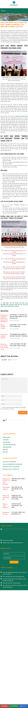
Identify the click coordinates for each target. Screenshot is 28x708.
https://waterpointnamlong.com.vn (15, 542)
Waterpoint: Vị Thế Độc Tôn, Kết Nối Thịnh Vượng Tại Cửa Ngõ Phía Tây (18, 316)
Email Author (13, 359)
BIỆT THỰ (5, 452)
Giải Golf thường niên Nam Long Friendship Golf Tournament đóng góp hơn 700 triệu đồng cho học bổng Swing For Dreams (14, 304)
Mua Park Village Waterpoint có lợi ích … (17, 488)
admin (5, 359)
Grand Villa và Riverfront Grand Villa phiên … (17, 497)
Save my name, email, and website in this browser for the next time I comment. (13, 408)
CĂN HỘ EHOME (7, 447)
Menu (4, 11)
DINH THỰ (5, 449)
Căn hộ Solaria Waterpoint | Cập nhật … (17, 505)
